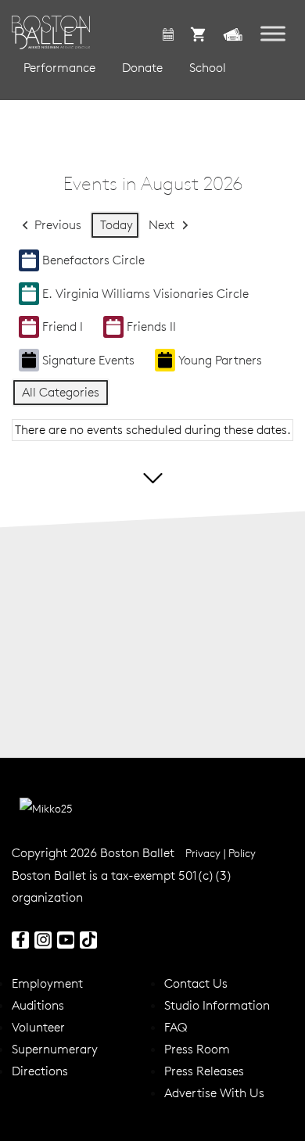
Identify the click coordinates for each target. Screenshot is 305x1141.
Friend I (62, 326)
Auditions (38, 1005)
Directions (40, 1070)
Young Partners (220, 360)
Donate (142, 67)
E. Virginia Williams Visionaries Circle (145, 293)
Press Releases (204, 1070)
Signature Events (88, 360)
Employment (47, 983)
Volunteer (38, 1027)
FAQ (175, 1027)
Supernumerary (55, 1049)
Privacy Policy (220, 853)
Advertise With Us (214, 1092)
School (207, 67)
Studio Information (217, 1005)
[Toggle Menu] (272, 33)
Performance (59, 67)
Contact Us (196, 983)
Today (116, 224)
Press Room (197, 1049)
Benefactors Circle (93, 259)
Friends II (151, 326)
